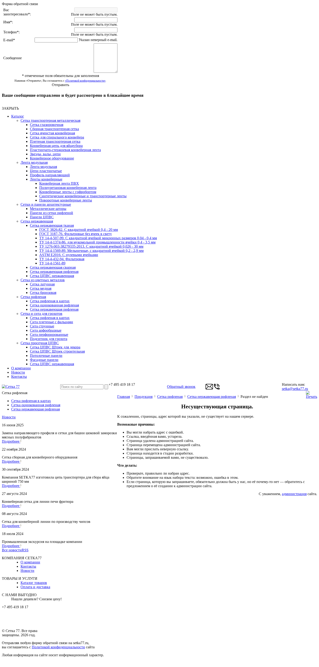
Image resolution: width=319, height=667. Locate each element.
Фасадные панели (44, 360)
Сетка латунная (42, 284)
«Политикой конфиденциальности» (85, 80)
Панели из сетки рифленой (51, 213)
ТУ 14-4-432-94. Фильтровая (61, 259)
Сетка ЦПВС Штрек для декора (55, 347)
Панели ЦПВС (42, 217)
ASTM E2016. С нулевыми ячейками (68, 255)
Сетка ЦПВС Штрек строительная (57, 351)
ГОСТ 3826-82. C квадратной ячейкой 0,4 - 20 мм (78, 230)
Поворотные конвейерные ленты (65, 200)
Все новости (12, 550)
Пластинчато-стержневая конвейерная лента (65, 150)
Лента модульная (34, 162)
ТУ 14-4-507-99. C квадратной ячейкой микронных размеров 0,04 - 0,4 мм (98, 238)
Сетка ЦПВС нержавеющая (52, 276)
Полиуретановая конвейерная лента (67, 188)
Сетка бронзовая (43, 293)
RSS (25, 550)
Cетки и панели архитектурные (46, 204)
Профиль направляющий (50, 175)
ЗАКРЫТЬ (10, 108)
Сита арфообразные (45, 330)
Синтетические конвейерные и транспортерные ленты (83, 196)
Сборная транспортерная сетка (54, 129)
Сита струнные (42, 326)
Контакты (19, 377)
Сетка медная (40, 288)
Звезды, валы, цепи (45, 154)
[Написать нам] (209, 389)
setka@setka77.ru (295, 389)
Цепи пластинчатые (46, 171)
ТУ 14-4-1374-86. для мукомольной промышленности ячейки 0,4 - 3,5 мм (97, 242)
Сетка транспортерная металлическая (50, 120)
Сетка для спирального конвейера (57, 137)
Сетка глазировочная (46, 125)
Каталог (17, 116)
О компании (21, 368)
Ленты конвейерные (46, 179)
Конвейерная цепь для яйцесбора (56, 146)
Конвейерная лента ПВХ (59, 183)
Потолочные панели (46, 356)
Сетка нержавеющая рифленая (54, 272)
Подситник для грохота (48, 339)
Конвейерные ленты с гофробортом (67, 192)
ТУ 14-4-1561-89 (52, 263)
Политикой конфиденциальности (58, 647)
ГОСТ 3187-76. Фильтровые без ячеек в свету (75, 234)
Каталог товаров (34, 583)
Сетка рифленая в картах (50, 301)
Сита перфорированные (49, 335)
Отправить (60, 85)
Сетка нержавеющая (37, 221)
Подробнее (11, 441)
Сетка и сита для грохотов (41, 314)
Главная (123, 397)
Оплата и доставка (35, 587)
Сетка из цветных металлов (43, 280)
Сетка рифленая (33, 297)
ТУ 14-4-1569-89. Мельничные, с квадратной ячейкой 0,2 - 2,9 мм (91, 251)
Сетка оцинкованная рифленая (54, 305)
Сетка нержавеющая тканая (52, 225)
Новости (18, 372)
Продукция (143, 397)
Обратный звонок (181, 387)
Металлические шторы (48, 209)
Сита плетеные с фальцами (51, 322)
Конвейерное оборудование (52, 158)
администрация (294, 494)
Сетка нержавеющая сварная (53, 267)
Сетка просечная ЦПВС (40, 343)
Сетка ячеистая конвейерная (52, 133)
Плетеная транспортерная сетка (55, 141)
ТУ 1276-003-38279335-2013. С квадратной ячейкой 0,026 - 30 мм (91, 246)
